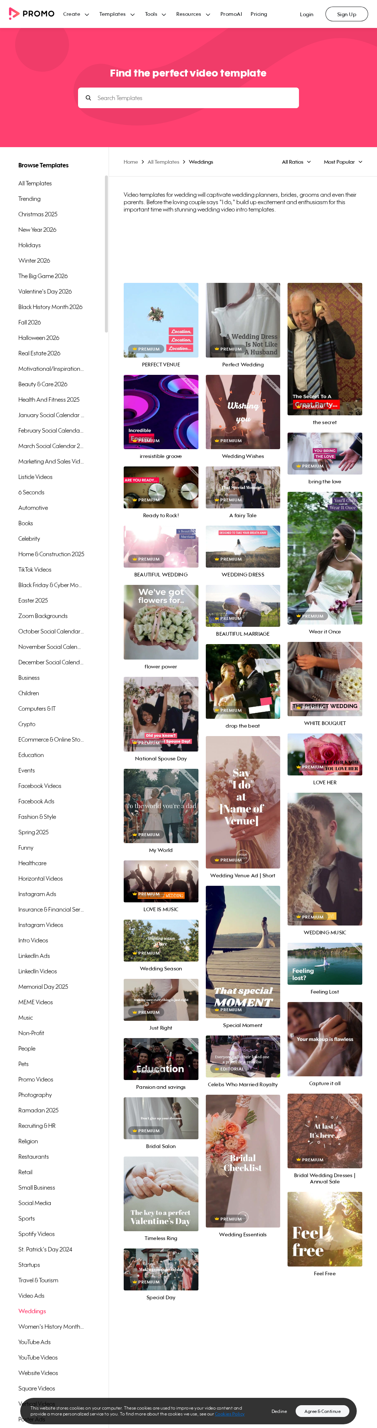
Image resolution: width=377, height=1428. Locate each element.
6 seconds (31, 492)
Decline (279, 1411)
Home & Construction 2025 (51, 554)
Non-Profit (31, 1033)
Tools (151, 14)
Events (26, 770)
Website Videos (38, 1373)
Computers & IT (37, 708)
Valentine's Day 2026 (45, 291)
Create (71, 14)
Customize (161, 328)
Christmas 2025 (37, 214)
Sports (26, 1218)
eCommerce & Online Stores (51, 739)
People (26, 1048)
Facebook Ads (36, 801)
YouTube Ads (34, 1342)
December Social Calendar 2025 (51, 662)
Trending (29, 198)
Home (131, 162)
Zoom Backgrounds (43, 615)
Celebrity (29, 538)
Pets (23, 1064)
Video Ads (31, 1295)
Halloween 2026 (38, 337)
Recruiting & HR (37, 1125)
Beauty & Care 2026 (42, 384)
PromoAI (231, 14)
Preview (160, 312)
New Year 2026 (37, 229)
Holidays (29, 245)
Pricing (259, 14)
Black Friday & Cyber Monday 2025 (51, 585)
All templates (35, 183)
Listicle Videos (35, 476)
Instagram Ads (37, 894)
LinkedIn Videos (37, 971)
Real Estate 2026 (39, 353)
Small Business (36, 1187)
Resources (188, 14)
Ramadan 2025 (38, 1110)
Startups (29, 1264)
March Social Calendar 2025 (51, 446)
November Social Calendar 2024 (51, 646)
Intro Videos (33, 940)
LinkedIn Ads (34, 955)
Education (31, 755)
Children (28, 693)
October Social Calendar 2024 (51, 631)
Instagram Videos (40, 924)
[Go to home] (36, 14)
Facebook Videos (39, 785)
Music (25, 1017)
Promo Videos (35, 1079)
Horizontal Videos (40, 878)
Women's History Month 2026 (51, 1326)
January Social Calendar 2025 (51, 415)
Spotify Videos (36, 1233)
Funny (26, 847)
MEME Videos (35, 1002)
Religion (28, 1141)
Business (29, 677)
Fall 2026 (29, 322)
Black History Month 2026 (50, 306)
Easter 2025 (33, 600)
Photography (35, 1094)
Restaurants (33, 1156)
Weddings (32, 1311)
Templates (112, 14)
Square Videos (36, 1388)
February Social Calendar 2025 (51, 430)
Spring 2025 (33, 832)
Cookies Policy (230, 1414)
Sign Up (347, 14)
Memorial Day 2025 (43, 986)
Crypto (26, 724)
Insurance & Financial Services (51, 909)
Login (307, 14)
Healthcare (32, 863)
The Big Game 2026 (43, 276)
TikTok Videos (35, 569)
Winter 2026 (34, 260)
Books (25, 523)
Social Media (34, 1203)
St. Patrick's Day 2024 (45, 1249)
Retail (25, 1172)
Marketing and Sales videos (51, 461)
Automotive (33, 507)
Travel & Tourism (38, 1280)
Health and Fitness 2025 (49, 399)
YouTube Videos (38, 1357)
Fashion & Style (37, 816)
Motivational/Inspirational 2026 (51, 368)
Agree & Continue (322, 1411)
